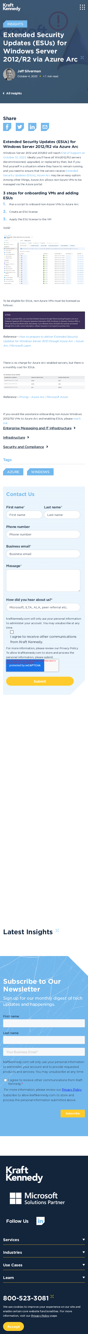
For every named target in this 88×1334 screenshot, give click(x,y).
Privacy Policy (69, 648)
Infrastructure (14, 437)
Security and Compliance (23, 447)
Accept (13, 1326)
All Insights (13, 93)
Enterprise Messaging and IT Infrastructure (37, 428)
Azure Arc (43, 175)
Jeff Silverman (29, 71)
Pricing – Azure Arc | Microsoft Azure (43, 397)
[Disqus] (44, 758)
